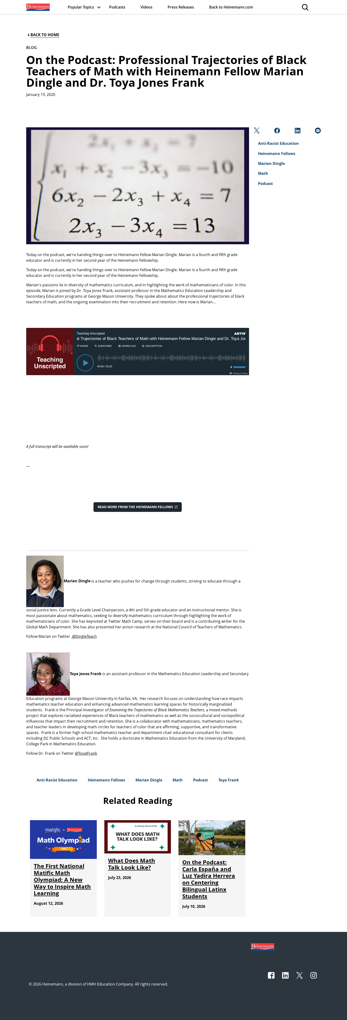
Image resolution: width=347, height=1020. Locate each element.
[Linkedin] (297, 131)
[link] (37, 7)
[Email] (317, 131)
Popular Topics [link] (81, 7)
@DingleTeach (84, 636)
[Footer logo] (262, 946)
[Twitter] (256, 131)
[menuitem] (37, 7)
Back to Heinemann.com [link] (231, 7)
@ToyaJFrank (86, 753)
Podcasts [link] (117, 7)
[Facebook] (276, 131)
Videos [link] (146, 7)
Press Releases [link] (181, 7)
